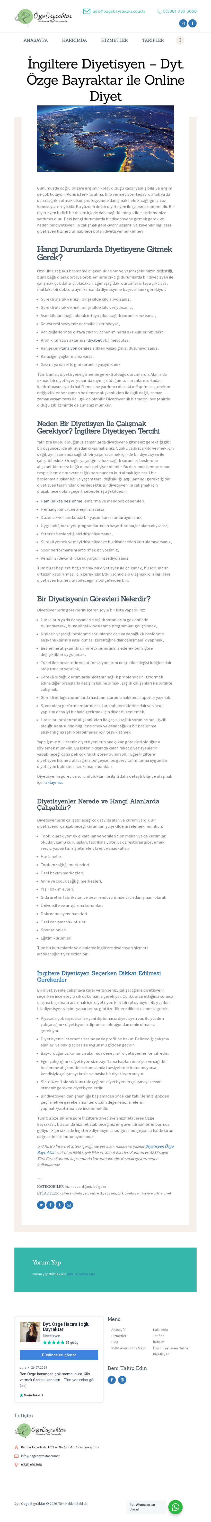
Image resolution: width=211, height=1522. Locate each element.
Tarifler (158, 1335)
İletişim (158, 1342)
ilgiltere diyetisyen (74, 1193)
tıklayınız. (53, 782)
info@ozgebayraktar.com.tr (40, 1456)
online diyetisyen (103, 1193)
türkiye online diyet (156, 1193)
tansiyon (69, 348)
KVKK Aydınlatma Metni (128, 1348)
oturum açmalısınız (81, 1274)
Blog (114, 1342)
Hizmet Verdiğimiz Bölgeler (86, 1186)
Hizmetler (118, 1335)
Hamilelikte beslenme (61, 501)
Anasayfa (118, 1329)
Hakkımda (160, 1329)
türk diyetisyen (129, 1193)
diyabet (95, 340)
